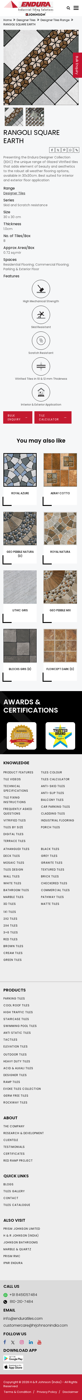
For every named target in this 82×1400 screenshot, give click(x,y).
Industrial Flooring (57, 820)
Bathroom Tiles (16, 890)
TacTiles (10, 1040)
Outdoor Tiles (15, 1054)
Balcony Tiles (52, 800)
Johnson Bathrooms (20, 1242)
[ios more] (13, 1366)
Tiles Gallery (14, 1191)
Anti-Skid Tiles (53, 786)
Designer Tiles (26, 20)
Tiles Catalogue (16, 1205)
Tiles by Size (13, 827)
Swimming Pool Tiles (20, 1026)
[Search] (66, 7)
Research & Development (23, 1133)
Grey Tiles (49, 856)
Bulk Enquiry (77, 65)
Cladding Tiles (53, 813)
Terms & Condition (17, 1392)
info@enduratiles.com (23, 1318)
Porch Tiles (50, 827)
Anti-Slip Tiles (52, 793)
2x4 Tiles (10, 925)
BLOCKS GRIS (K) (20, 669)
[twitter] (58, 150)
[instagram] (20, 1342)
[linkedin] (29, 1342)
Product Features (18, 772)
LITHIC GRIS (20, 610)
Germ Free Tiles (15, 1096)
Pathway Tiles (52, 897)
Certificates (14, 1154)
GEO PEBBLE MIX (60, 610)
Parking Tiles (14, 998)
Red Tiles (10, 939)
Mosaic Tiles (13, 863)
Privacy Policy (47, 1392)
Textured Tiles (52, 869)
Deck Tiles (11, 856)
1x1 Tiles (9, 912)
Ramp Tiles (11, 1082)
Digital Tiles (13, 834)
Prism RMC (11, 1256)
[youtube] (37, 1342)
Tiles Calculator (55, 779)
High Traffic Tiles (18, 1012)
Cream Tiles (13, 953)
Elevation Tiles (15, 1046)
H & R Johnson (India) (21, 1235)
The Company (14, 1126)
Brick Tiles (50, 876)
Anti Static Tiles (17, 1033)
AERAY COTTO (60, 493)
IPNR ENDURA (13, 1263)
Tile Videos (12, 779)
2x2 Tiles (10, 919)
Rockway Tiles (15, 1102)
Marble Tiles (13, 897)
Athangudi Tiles (16, 849)
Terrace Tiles (14, 841)
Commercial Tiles (55, 890)
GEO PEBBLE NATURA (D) (20, 554)
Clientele (10, 1140)
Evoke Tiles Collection (22, 1089)
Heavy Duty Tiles (16, 1061)
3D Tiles (9, 904)
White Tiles (12, 883)
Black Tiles (50, 849)
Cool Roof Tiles (16, 1005)
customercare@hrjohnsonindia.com (35, 1325)
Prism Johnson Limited (21, 1229)
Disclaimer (70, 1392)
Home (7, 20)
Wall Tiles (11, 876)
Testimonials (14, 1147)
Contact (10, 1198)
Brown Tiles (13, 946)
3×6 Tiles (10, 932)
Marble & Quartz (17, 1249)
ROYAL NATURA (60, 552)
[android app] (13, 1358)
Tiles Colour (51, 772)
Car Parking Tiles (55, 807)
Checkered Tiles (54, 883)
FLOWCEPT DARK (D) (60, 669)
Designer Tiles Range (55, 20)
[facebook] (4, 1342)
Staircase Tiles (16, 1019)
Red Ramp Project (18, 1160)
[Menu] (76, 8)
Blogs (8, 1184)
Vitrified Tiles (14, 820)
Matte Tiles (50, 904)
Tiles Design (13, 869)
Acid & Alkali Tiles (18, 1068)
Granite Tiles (52, 863)
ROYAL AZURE (20, 493)
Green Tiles (12, 960)
